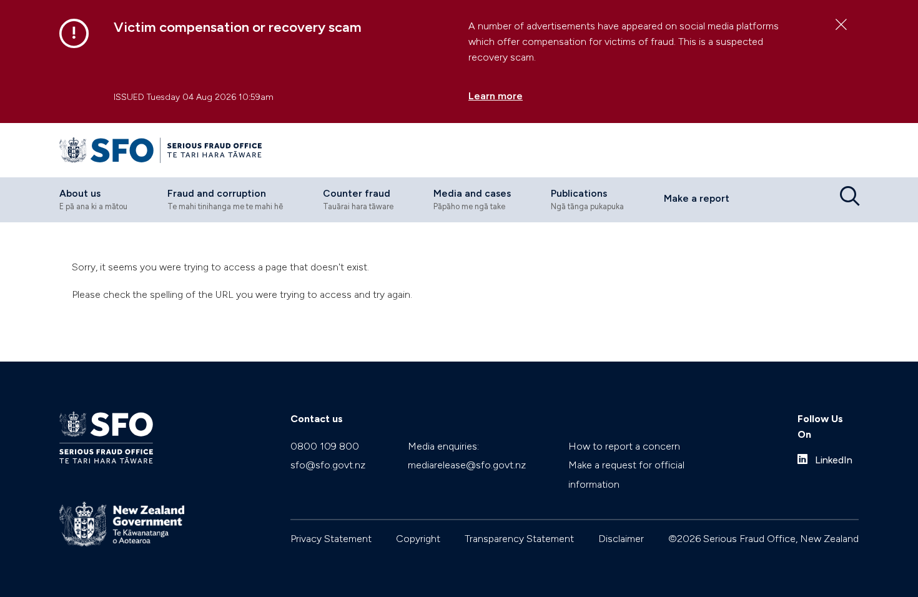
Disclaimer (621, 539)
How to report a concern (624, 446)
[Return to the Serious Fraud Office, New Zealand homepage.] (160, 150)
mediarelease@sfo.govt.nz (467, 465)
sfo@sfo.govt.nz (327, 465)
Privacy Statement (331, 539)
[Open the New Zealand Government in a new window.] (121, 524)
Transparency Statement (519, 539)
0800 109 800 (324, 446)
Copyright (418, 539)
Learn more (495, 96)
